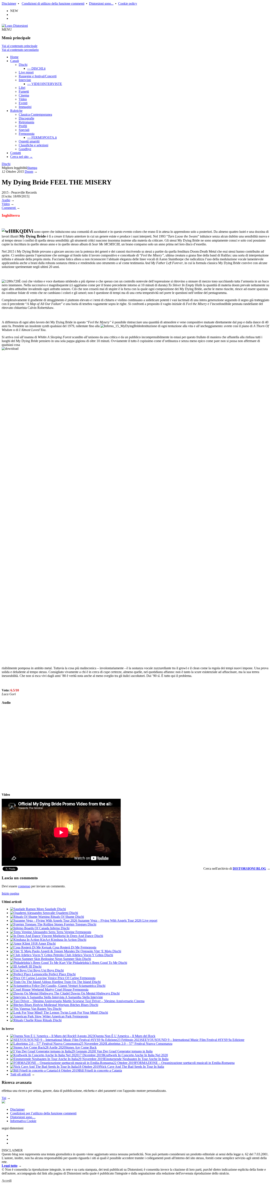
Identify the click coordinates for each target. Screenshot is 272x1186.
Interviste (25, 80)
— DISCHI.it (36, 68)
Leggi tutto (9, 1165)
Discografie (26, 118)
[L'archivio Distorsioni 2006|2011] (3, 1102)
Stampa (32, 168)
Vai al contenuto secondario (20, 50)
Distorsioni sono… (22, 1117)
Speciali (24, 130)
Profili (23, 126)
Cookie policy (127, 3)
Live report (26, 72)
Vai (4, 1098)
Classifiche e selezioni (33, 145)
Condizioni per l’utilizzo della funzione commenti (43, 1113)
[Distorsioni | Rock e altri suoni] (15, 25)
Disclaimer (9, 3)
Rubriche (16, 110)
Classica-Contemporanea (35, 114)
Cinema (24, 95)
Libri (22, 87)
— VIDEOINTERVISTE (44, 84)
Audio (6, 200)
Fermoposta (26, 133)
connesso (24, 886)
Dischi (23, 64)
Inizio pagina (10, 893)
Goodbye (25, 149)
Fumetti (24, 91)
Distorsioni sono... (101, 3)
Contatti (15, 153)
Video (23, 99)
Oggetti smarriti (29, 141)
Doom (29, 171)
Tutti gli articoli (20, 1074)
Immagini (25, 107)
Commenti (9, 208)
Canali (14, 61)
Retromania (26, 122)
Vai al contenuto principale (19, 46)
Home (14, 57)
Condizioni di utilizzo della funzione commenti (53, 3)
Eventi (23, 103)
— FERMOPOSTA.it (42, 137)
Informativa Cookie (23, 1121)
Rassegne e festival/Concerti (38, 76)
